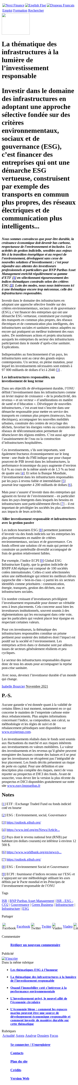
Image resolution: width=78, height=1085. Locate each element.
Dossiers (43, 1035)
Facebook (23, 926)
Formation (20, 10)
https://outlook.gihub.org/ (23, 822)
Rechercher (36, 10)
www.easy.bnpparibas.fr (23, 785)
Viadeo (68, 926)
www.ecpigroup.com (16, 732)
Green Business (42, 904)
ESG (25, 908)
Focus (54, 1035)
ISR (4, 901)
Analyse (30, 1035)
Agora (20, 1035)
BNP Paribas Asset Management (32, 901)
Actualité (8, 1035)
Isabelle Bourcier (13, 686)
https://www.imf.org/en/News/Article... (33, 830)
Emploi (7, 10)
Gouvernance (20, 904)
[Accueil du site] (13, 4)
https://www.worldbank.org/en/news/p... (34, 852)
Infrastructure (64, 904)
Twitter (46, 926)
